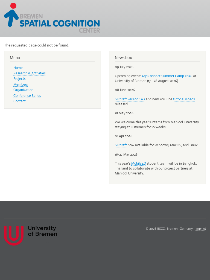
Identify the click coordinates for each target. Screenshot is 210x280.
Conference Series (27, 96)
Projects (19, 79)
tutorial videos (184, 99)
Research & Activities (29, 73)
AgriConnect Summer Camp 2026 (167, 76)
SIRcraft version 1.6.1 (130, 99)
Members (20, 84)
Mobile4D (138, 163)
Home (18, 68)
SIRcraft (121, 145)
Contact (19, 101)
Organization (23, 90)
